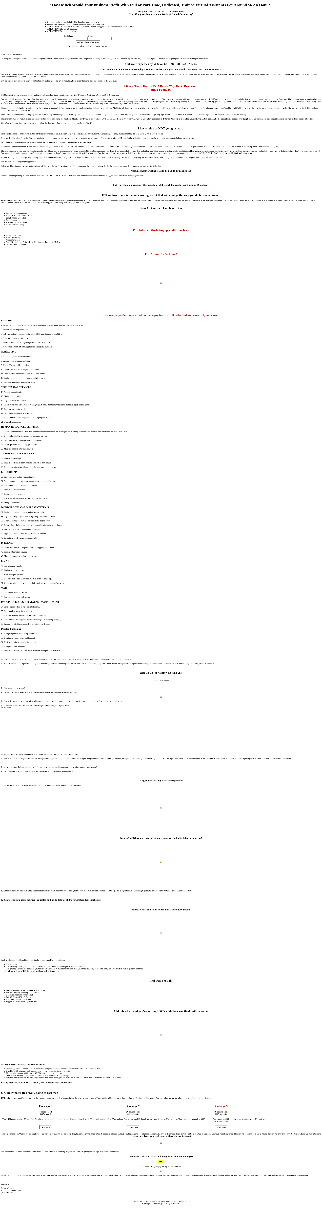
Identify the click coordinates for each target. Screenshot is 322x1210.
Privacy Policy (138, 1201)
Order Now (45, 1127)
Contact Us (185, 1201)
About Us (176, 1201)
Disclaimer (166, 1201)
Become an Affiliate (153, 1201)
